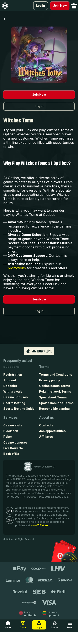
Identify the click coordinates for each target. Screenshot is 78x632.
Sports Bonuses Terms (56, 403)
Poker (7, 436)
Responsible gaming (54, 408)
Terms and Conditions (55, 374)
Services (10, 417)
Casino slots (12, 425)
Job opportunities (52, 431)
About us (46, 417)
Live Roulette (13, 448)
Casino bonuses (15, 442)
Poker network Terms (55, 391)
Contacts (46, 425)
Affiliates (46, 436)
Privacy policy (49, 380)
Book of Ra (11, 453)
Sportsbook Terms (53, 397)
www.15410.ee (39, 525)
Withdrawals (12, 391)
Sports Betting (14, 403)
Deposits (10, 386)
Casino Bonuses (15, 397)
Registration (12, 374)
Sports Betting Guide (19, 408)
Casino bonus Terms (54, 386)
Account (9, 380)
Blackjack (10, 431)
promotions (17, 268)
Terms (44, 367)
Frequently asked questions (17, 364)
